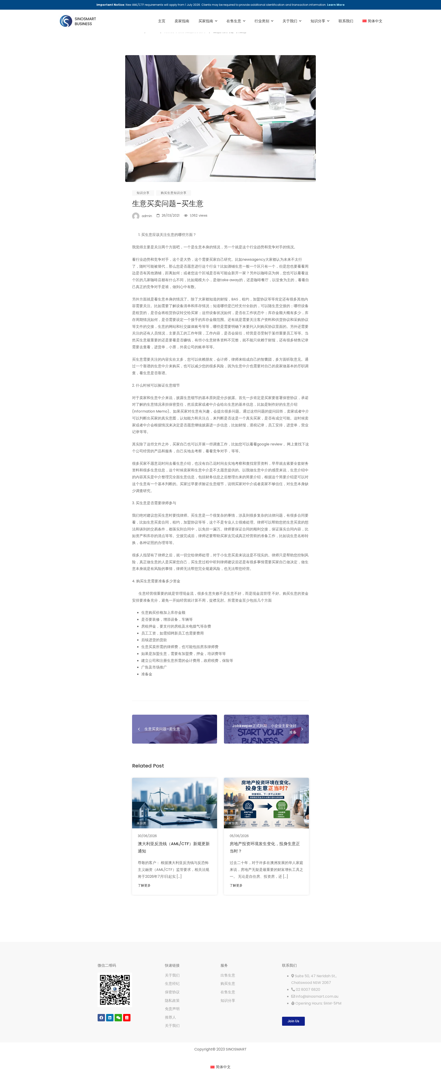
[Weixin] (118, 1017)
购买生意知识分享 (174, 193)
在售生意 (227, 992)
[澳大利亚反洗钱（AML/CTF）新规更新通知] (174, 803)
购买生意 (227, 983)
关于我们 (172, 975)
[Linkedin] (109, 1017)
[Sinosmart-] (78, 21)
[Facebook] (101, 1017)
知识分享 (143, 193)
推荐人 (170, 1017)
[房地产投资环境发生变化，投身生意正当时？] (266, 803)
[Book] (126, 1017)
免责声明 (172, 1008)
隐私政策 (172, 1000)
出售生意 (227, 975)
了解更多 (144, 885)
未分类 (141, 823)
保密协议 (172, 992)
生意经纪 (172, 983)
